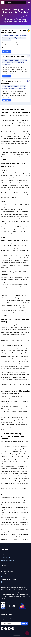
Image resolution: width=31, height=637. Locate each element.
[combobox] (15, 2)
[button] (27, 633)
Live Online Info (6, 582)
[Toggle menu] (28, 2)
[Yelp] (2, 628)
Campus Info (5, 576)
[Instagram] (12, 628)
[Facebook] (9, 628)
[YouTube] (5, 628)
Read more (5, 49)
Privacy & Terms (17, 635)
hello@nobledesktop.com (8, 560)
